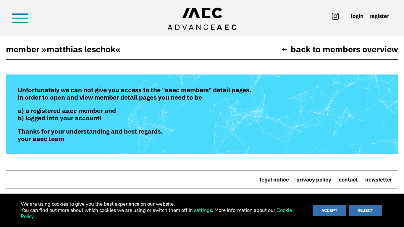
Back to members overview (344, 49)
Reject (365, 210)
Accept (329, 210)
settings (203, 210)
